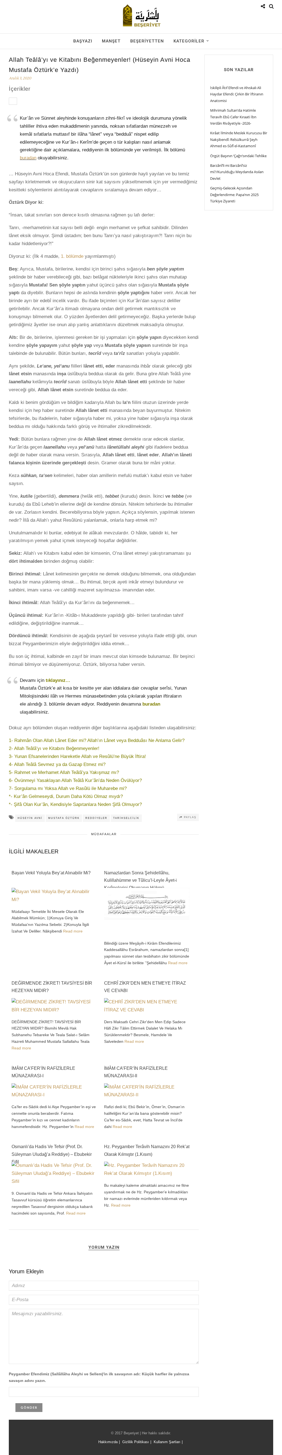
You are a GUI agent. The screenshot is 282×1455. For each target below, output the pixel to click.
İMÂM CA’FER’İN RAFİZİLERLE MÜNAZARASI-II (136, 1072)
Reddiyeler (96, 818)
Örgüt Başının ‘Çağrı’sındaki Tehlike (238, 155)
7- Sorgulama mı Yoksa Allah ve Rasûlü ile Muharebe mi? (68, 788)
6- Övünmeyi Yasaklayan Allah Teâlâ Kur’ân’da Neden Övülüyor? (75, 780)
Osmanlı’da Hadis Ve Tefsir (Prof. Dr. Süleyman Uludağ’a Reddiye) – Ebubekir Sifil (52, 1151)
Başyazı (82, 41)
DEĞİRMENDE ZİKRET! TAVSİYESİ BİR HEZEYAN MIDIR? (52, 987)
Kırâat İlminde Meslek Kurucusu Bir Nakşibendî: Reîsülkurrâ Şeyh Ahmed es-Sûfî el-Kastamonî (238, 139)
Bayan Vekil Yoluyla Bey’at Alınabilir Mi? (51, 872)
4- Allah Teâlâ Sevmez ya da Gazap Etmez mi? (57, 764)
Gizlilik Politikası (135, 1442)
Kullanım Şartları (167, 1442)
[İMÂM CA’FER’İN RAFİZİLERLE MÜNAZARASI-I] (54, 1094)
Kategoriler (188, 41)
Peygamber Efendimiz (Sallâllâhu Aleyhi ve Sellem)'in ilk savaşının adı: (99, 1377)
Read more (73, 931)
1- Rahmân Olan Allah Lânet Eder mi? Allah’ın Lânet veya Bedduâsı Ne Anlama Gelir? (97, 740)
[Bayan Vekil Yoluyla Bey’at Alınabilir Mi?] (54, 899)
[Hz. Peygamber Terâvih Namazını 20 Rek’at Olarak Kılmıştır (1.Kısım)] (147, 1173)
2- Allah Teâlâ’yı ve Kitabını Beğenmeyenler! (54, 748)
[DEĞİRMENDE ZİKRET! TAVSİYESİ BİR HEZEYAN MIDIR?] (54, 1009)
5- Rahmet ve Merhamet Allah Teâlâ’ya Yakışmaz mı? (64, 772)
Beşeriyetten (147, 41)
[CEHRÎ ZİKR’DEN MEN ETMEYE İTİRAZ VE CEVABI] (147, 1009)
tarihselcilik (126, 818)
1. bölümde (72, 256)
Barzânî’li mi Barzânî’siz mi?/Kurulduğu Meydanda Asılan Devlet (237, 172)
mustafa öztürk (64, 818)
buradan (28, 157)
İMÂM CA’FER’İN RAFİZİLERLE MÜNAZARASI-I (43, 1072)
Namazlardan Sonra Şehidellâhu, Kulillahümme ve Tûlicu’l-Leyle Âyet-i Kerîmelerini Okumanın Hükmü (140, 877)
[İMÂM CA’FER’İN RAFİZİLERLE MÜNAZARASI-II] (147, 1094)
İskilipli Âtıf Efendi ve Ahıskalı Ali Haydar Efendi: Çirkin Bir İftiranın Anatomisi (236, 94)
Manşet (111, 41)
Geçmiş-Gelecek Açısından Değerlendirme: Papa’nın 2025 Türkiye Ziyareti (234, 194)
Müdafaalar (104, 834)
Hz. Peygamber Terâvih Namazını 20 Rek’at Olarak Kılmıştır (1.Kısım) (146, 1150)
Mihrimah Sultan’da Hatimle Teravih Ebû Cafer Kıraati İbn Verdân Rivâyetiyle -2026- (233, 117)
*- (11, 804)
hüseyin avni (30, 818)
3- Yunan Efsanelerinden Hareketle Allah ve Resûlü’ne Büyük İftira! (77, 756)
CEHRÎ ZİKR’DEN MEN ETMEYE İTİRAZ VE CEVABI (145, 987)
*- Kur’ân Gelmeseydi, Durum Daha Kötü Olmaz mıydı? (66, 796)
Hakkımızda (108, 1442)
